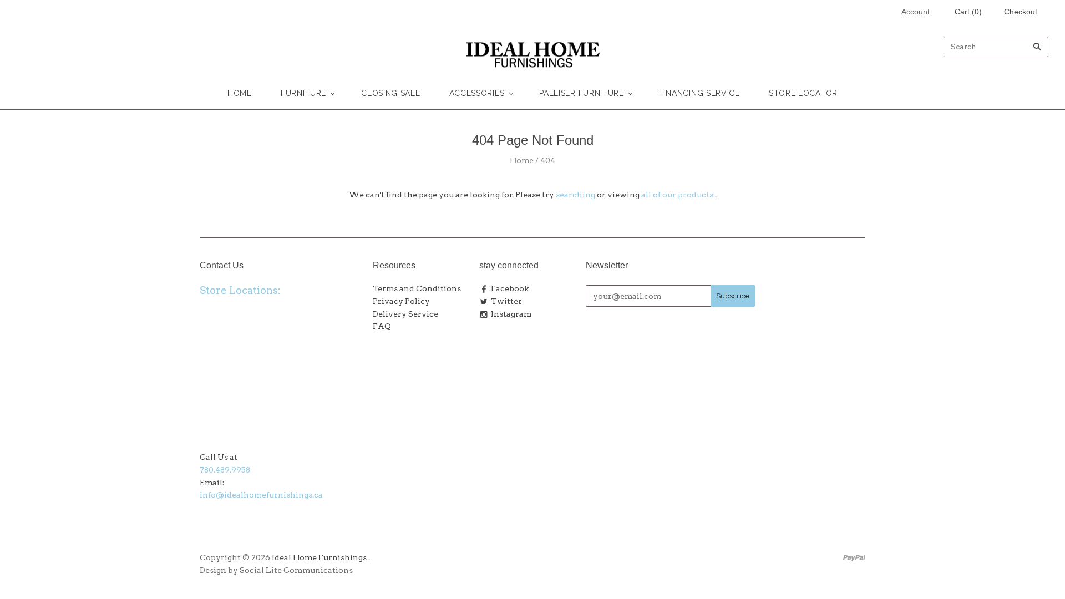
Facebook (510, 288)
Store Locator (803, 93)
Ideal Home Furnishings (319, 557)
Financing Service (699, 93)
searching (575, 194)
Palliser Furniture (581, 93)
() (968, 11)
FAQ (382, 326)
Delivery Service (405, 313)
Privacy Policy (401, 301)
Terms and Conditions (417, 288)
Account (915, 11)
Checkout (1020, 11)
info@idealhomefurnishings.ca (261, 494)
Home (239, 93)
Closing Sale (390, 93)
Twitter (506, 301)
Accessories (477, 93)
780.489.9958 (225, 469)
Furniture (303, 93)
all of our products (677, 194)
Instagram (511, 313)
